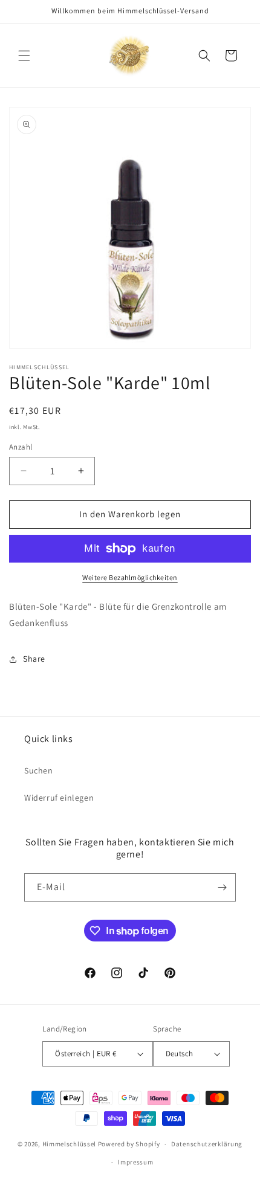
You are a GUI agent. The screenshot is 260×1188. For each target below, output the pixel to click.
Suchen (38, 770)
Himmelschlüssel (69, 1144)
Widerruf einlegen (59, 797)
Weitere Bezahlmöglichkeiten (130, 577)
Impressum (135, 1162)
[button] (24, 55)
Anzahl (20, 447)
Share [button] (34, 658)
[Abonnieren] (222, 887)
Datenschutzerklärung (206, 1144)
